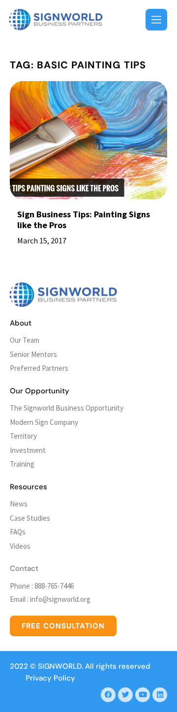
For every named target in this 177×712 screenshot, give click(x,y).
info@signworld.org (60, 599)
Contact (24, 568)
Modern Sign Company (44, 422)
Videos (20, 546)
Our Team (24, 340)
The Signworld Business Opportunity (66, 408)
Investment (28, 450)
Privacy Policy (50, 678)
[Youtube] (142, 694)
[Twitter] (125, 694)
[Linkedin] (159, 694)
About (20, 323)
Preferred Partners (39, 368)
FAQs (18, 531)
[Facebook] (108, 694)
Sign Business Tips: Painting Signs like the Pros (83, 219)
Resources (28, 487)
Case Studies (30, 518)
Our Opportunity (39, 391)
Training (22, 464)
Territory (23, 436)
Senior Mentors (33, 354)
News (19, 503)
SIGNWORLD (60, 666)
